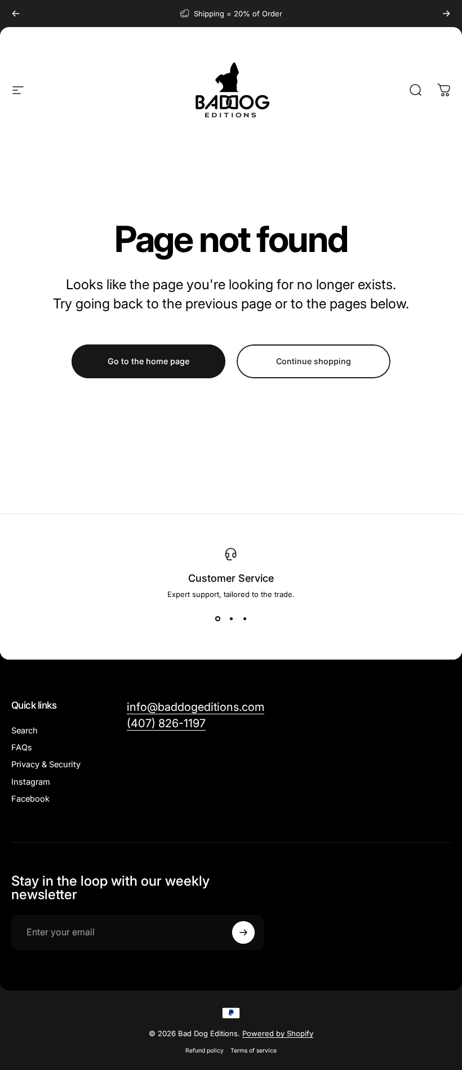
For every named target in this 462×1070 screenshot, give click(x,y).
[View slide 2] (231, 619)
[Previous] (15, 13)
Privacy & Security (46, 764)
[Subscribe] (243, 932)
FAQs (21, 747)
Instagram (30, 782)
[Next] (446, 13)
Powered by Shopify (277, 1033)
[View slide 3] (244, 619)
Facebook (30, 799)
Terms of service (253, 1050)
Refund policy (204, 1050)
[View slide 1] (217, 619)
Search (24, 731)
